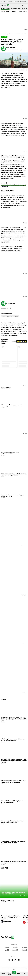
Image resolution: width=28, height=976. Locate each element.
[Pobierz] (21, 50)
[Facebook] (12, 960)
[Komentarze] (14, 969)
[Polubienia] (2, 969)
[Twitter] (9, 960)
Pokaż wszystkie (5, 318)
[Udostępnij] (26, 969)
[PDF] (10, 308)
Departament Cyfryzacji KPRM (15, 135)
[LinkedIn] (15, 960)
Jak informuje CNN (18, 162)
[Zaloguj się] (23, 5)
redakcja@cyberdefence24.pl (9, 335)
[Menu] (26, 5)
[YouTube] (18, 960)
